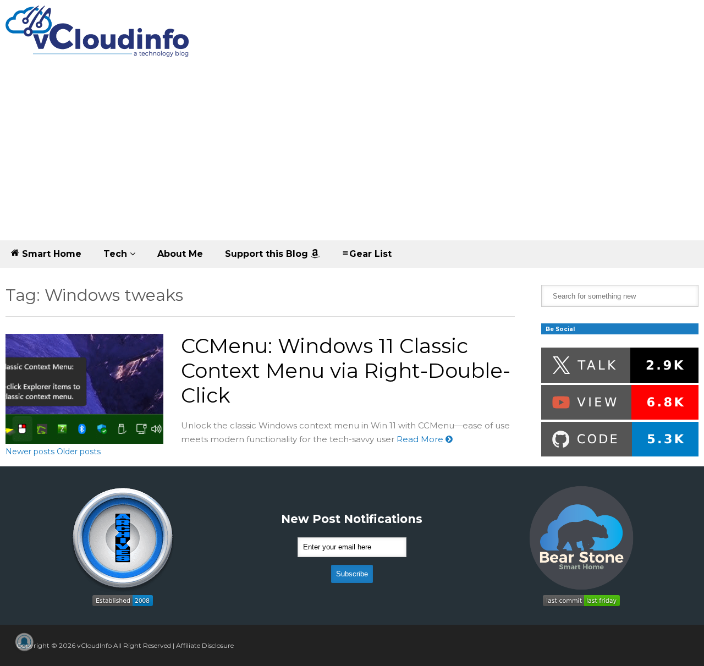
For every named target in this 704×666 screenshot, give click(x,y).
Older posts (79, 451)
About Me (180, 254)
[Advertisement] (352, 158)
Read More (421, 439)
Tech (116, 254)
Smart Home (50, 254)
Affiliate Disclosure (205, 645)
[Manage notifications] (24, 642)
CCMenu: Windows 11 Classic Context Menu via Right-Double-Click (345, 370)
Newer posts (30, 451)
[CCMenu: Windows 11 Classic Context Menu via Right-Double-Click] (84, 389)
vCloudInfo (94, 645)
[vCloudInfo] (99, 40)
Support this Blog (268, 254)
